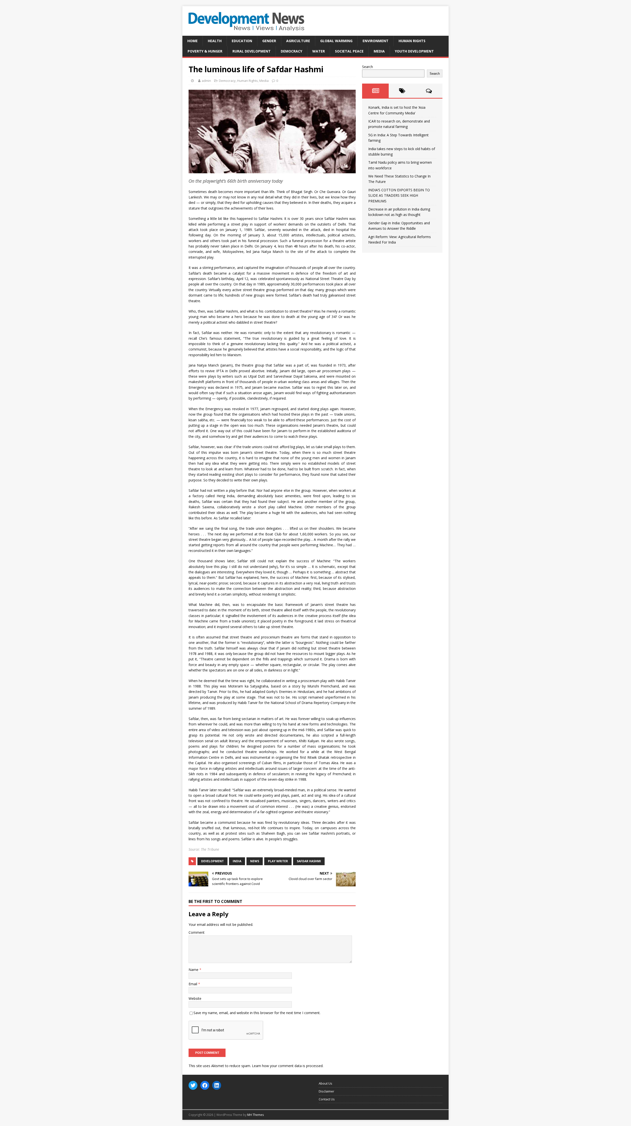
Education (242, 40)
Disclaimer (326, 1091)
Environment (375, 40)
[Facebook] (204, 1085)
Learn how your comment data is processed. (287, 1065)
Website (195, 998)
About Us (325, 1083)
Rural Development (251, 51)
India (237, 861)
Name (194, 969)
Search (367, 66)
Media (379, 51)
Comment (197, 932)
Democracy (291, 51)
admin (206, 80)
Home (192, 40)
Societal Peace (349, 51)
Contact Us (327, 1099)
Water (318, 51)
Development (212, 861)
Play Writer (278, 861)
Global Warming (336, 40)
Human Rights (412, 40)
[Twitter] (193, 1085)
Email (193, 984)
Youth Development (414, 51)
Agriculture (298, 40)
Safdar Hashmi (309, 861)
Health (215, 40)
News (254, 861)
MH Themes (255, 1115)
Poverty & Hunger (205, 51)
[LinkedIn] (216, 1085)
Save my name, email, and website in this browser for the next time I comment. (256, 1012)
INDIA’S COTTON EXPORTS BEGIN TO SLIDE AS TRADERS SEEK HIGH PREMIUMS (399, 195)
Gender (269, 40)
